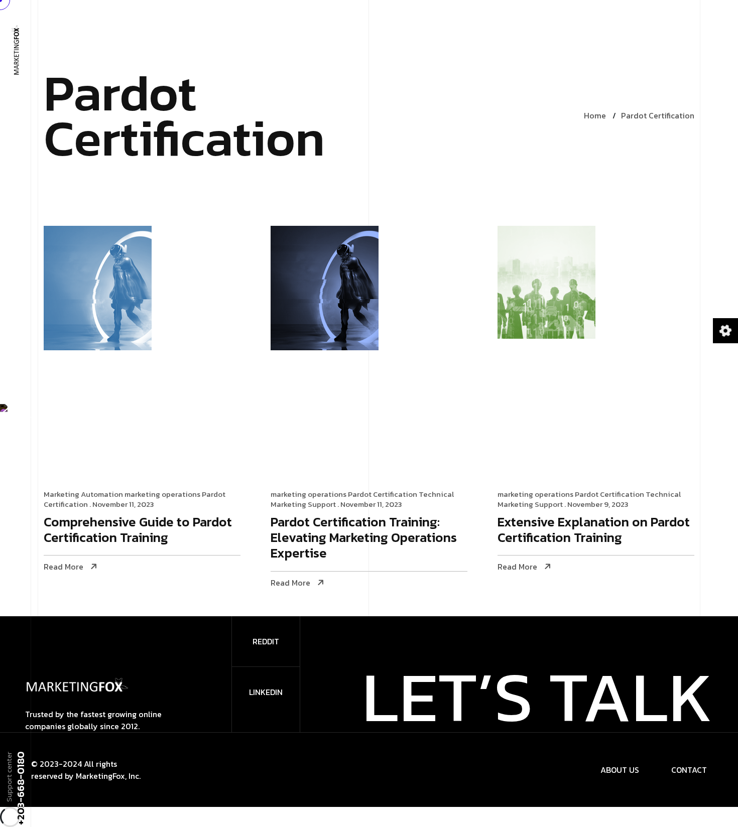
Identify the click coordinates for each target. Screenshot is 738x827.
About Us (619, 770)
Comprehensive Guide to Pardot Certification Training (138, 530)
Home (595, 115)
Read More (63, 567)
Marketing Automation (83, 494)
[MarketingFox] (15, 49)
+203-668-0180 (20, 788)
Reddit (266, 641)
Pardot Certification (657, 115)
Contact (689, 770)
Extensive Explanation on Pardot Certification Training (594, 530)
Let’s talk (537, 696)
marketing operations (162, 494)
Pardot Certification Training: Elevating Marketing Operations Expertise (364, 538)
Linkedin (266, 692)
